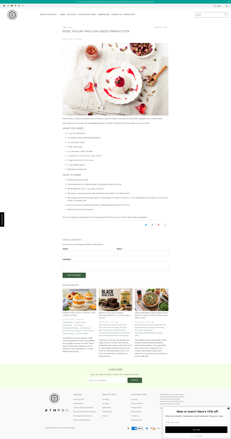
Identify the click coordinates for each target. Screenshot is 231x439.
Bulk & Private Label (87, 14)
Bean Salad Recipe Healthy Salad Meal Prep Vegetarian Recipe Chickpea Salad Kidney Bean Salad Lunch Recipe (150, 327)
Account (134, 399)
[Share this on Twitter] (146, 225)
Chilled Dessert (68, 322)
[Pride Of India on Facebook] (8, 6)
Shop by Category (48, 14)
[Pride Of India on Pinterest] (15, 6)
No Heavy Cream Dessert (72, 331)
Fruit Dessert (78, 325)
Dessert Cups (80, 322)
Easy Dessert (67, 325)
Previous (158, 27)
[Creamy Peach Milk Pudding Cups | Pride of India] (79, 300)
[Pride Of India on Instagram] (19, 6)
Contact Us (116, 14)
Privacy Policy (136, 407)
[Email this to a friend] (165, 225)
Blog (63, 14)
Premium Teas (78, 399)
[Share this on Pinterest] (158, 225)
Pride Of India (55, 428)
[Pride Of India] (19, 14)
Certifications (107, 412)
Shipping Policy (136, 420)
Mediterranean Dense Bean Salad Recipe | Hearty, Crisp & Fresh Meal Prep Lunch (151, 315)
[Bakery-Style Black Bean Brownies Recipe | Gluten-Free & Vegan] (115, 300)
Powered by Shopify (68, 428)
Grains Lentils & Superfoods (83, 407)
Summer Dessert (82, 333)
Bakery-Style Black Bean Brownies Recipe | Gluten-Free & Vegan (114, 315)
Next (165, 27)
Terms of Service (137, 403)
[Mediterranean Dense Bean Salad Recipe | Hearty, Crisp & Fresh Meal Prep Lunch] (151, 300)
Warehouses (104, 14)
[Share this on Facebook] (152, 225)
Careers (105, 416)
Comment (67, 259)
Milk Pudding (85, 328)
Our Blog (105, 399)
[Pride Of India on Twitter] (4, 6)
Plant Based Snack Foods (82, 416)
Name (66, 249)
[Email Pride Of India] (23, 6)
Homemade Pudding (70, 328)
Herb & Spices (78, 403)
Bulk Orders (106, 407)
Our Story (71, 14)
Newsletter (129, 14)
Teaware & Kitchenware (81, 420)
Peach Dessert (88, 331)
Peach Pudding (68, 333)
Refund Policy (136, 412)
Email (120, 249)
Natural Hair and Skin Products (84, 412)
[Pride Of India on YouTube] (12, 6)
